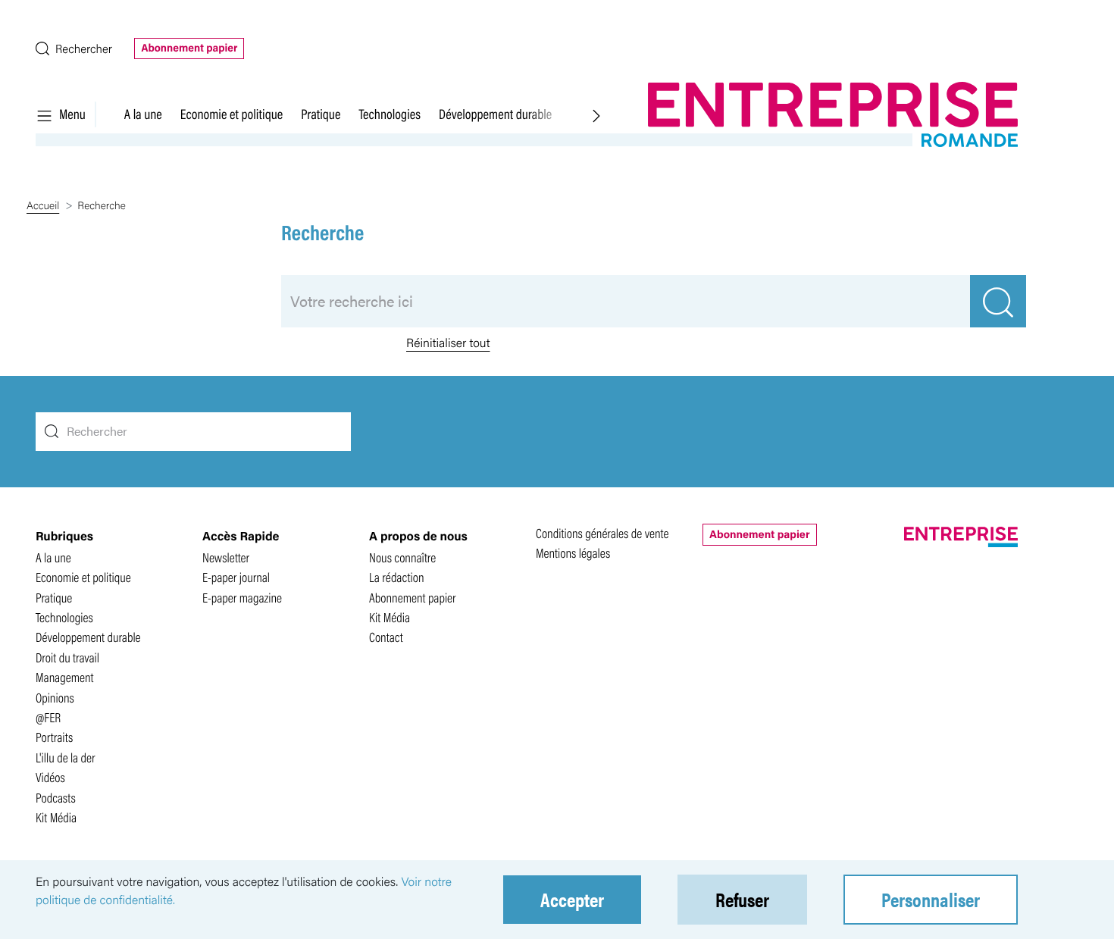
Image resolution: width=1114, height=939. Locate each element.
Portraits (54, 737)
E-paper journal (236, 577)
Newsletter (225, 557)
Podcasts (56, 797)
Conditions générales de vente (602, 533)
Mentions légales (573, 552)
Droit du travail (67, 657)
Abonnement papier (189, 47)
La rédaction (396, 577)
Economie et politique (231, 114)
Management (65, 677)
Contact (386, 637)
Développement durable (495, 114)
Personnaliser (930, 899)
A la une (143, 114)
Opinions (55, 697)
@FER (48, 717)
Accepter (572, 899)
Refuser (742, 899)
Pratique (320, 114)
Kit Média (56, 817)
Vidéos (50, 777)
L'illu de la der (65, 757)
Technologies (389, 114)
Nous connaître (402, 557)
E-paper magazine (242, 597)
